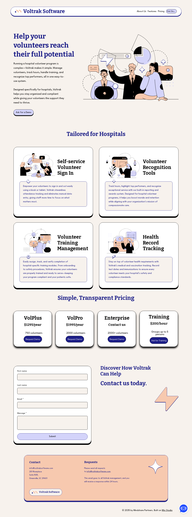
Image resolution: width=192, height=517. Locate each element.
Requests (91, 462)
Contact (34, 462)
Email (20, 399)
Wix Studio (167, 510)
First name (22, 371)
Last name (22, 385)
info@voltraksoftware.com (41, 468)
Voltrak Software (44, 11)
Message (22, 413)
